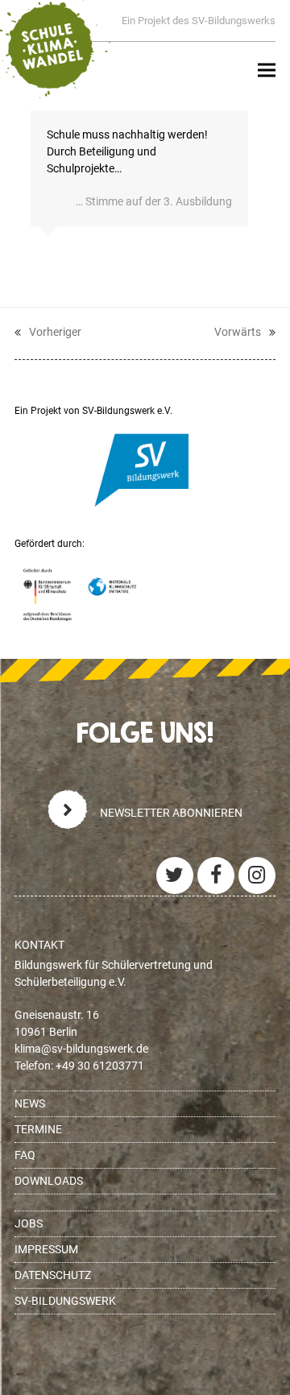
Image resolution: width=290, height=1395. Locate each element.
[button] (267, 70)
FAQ (24, 1155)
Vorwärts (237, 333)
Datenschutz (52, 1275)
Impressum (46, 1249)
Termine (38, 1129)
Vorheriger (47, 333)
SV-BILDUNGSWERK (65, 1300)
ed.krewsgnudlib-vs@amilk (81, 1048)
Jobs (28, 1223)
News (29, 1103)
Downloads (48, 1180)
